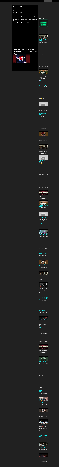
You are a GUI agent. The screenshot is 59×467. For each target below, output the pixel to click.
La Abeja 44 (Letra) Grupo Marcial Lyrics (43, 85)
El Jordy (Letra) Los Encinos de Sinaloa (43, 234)
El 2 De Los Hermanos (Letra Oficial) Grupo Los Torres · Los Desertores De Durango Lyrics (43, 63)
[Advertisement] (25, 27)
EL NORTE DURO (12, 1)
